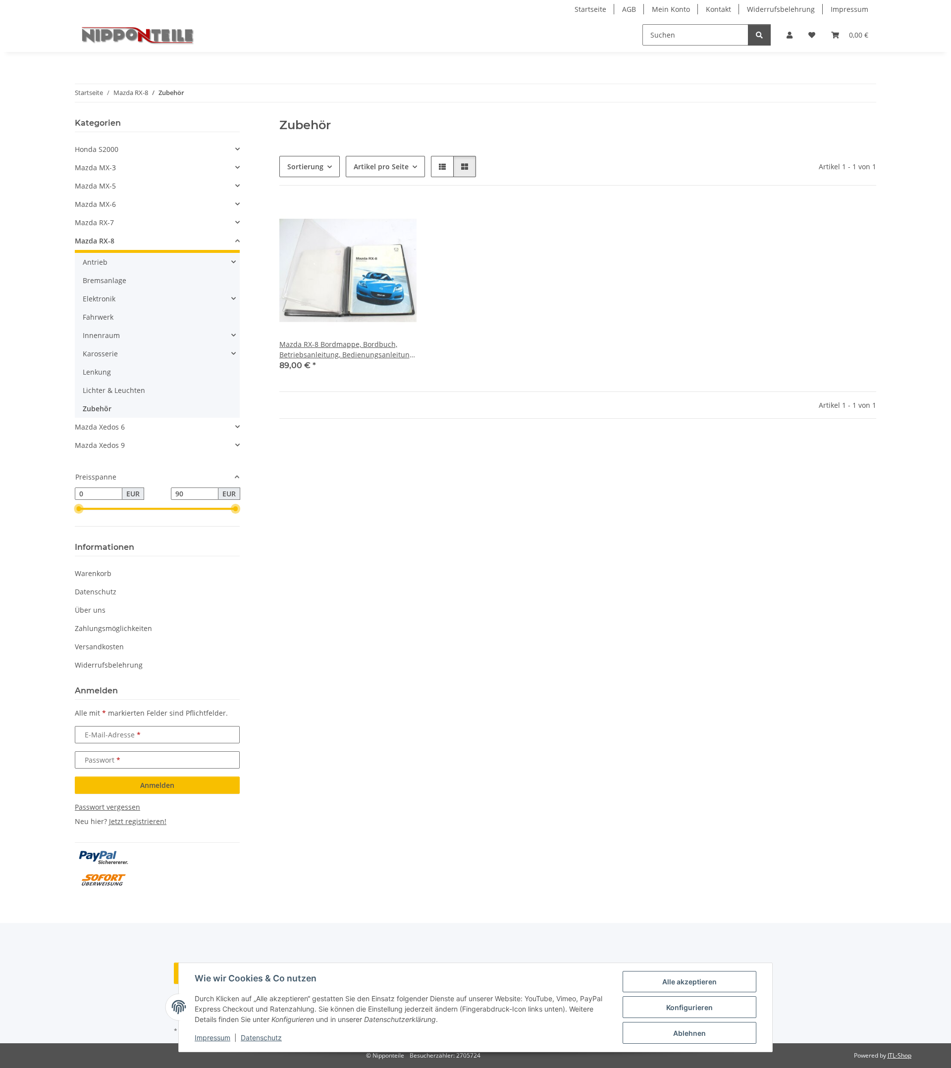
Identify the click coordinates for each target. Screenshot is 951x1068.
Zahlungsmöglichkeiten (113, 628)
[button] (789, 35)
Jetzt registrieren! (137, 821)
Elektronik (99, 298)
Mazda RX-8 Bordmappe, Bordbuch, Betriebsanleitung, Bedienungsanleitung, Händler (347, 350)
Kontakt (718, 9)
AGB (629, 9)
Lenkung (97, 372)
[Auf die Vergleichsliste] (374, 218)
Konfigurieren (689, 1007)
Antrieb (95, 262)
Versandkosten (99, 646)
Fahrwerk (98, 317)
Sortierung (305, 166)
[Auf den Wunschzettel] (400, 218)
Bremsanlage (104, 280)
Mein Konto (671, 9)
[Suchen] (759, 35)
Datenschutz (261, 1037)
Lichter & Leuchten (114, 390)
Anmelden (157, 785)
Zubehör (97, 408)
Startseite (590, 9)
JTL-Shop (899, 1055)
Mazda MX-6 (95, 204)
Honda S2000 (96, 149)
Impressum (212, 1037)
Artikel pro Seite (381, 166)
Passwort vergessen (107, 807)
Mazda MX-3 (95, 167)
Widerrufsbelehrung (781, 9)
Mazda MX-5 (95, 186)
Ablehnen (689, 1033)
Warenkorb (93, 573)
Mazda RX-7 (94, 222)
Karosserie (100, 353)
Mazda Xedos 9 (100, 445)
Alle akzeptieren (689, 981)
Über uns (90, 610)
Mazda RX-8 (94, 240)
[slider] (78, 509)
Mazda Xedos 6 (100, 427)
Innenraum (101, 335)
